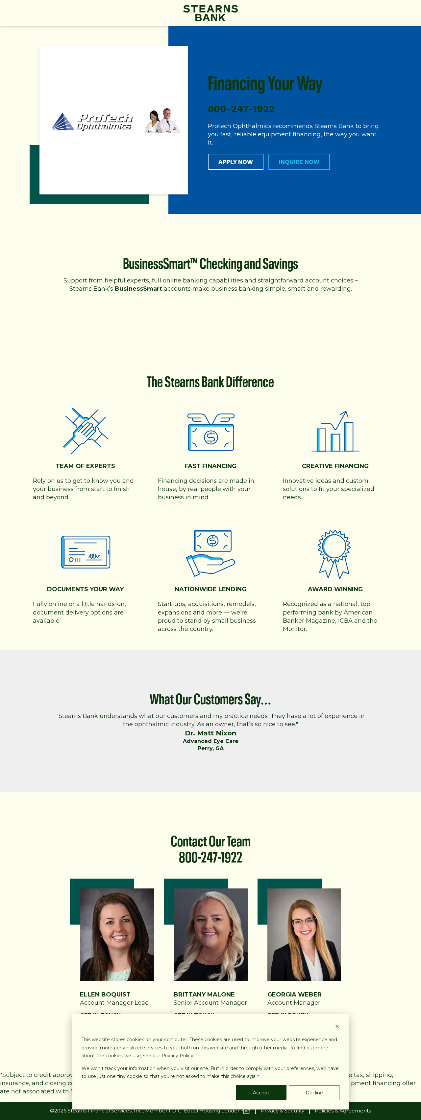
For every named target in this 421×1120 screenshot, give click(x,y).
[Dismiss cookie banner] (337, 1027)
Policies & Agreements (343, 1111)
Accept (261, 1093)
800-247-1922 (210, 855)
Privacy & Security (282, 1111)
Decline (314, 1093)
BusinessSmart (138, 288)
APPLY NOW (235, 161)
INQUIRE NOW (299, 161)
